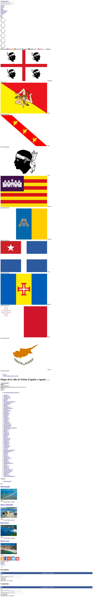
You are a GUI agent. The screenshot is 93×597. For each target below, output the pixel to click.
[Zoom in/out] (5, 565)
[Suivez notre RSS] (2, 560)
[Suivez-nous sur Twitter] (14, 560)
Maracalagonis (7, 451)
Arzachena (7, 397)
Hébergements (4, 10)
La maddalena (7, 403)
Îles (1, 16)
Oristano (6, 468)
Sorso (5, 455)
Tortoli (5, 420)
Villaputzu (6, 429)
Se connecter (10, 580)
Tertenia (6, 456)
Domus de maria (8, 408)
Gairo (5, 448)
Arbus (5, 395)
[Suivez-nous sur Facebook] (6, 560)
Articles (2, 6)
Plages (2, 9)
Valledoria (6, 474)
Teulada (6, 414)
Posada (5, 452)
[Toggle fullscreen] (4, 565)
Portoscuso (6, 439)
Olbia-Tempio (7, 481)
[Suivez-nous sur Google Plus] (10, 560)
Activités (3, 13)
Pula (5, 400)
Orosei (5, 399)
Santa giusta (7, 472)
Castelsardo (6, 446)
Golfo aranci (7, 410)
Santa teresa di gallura (9, 401)
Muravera (6, 404)
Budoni (6, 431)
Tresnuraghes (7, 457)
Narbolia (6, 467)
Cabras (5, 417)
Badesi (5, 460)
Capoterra (6, 461)
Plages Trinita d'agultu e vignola (10, 376)
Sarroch (6, 473)
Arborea (6, 459)
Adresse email (4, 576)
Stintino (6, 440)
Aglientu (6, 396)
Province (3, 478)
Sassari (5, 412)
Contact (2, 564)
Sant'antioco (7, 426)
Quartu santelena (8, 469)
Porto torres (6, 438)
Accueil (2, 5)
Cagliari (6, 443)
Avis (2, 14)
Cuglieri (6, 447)
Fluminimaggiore (8, 463)
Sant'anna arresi (7, 471)
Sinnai (5, 454)
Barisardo (6, 442)
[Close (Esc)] (1, 565)
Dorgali (6, 409)
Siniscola (6, 413)
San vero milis (7, 425)
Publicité (3, 562)
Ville (2, 389)
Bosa (5, 430)
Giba (5, 464)
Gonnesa (6, 434)
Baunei (5, 416)
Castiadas (6, 418)
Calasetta (6, 433)
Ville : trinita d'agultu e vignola (11, 392)
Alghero (6, 421)
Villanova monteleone (9, 476)
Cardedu (6, 444)
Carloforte (6, 422)
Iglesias (6, 435)
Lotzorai (6, 465)
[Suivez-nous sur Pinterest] (17, 560)
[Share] (2, 565)
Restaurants (3, 12)
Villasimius (6, 406)
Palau (5, 437)
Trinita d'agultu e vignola (9, 427)
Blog (2, 17)
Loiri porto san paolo (9, 450)
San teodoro (7, 423)
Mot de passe (4, 577)
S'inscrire (12, 595)
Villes (2, 8)
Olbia (5, 405)
